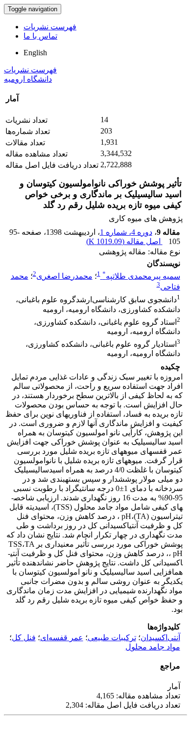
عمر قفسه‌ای (61, 637)
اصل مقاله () (124, 241)
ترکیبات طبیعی (112, 637)
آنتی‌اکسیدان (160, 637)
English (35, 52)
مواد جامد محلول (152, 647)
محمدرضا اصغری (64, 276)
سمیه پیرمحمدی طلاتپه (141, 276)
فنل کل (24, 637)
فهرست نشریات (50, 26)
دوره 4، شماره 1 (126, 232)
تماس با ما (40, 36)
